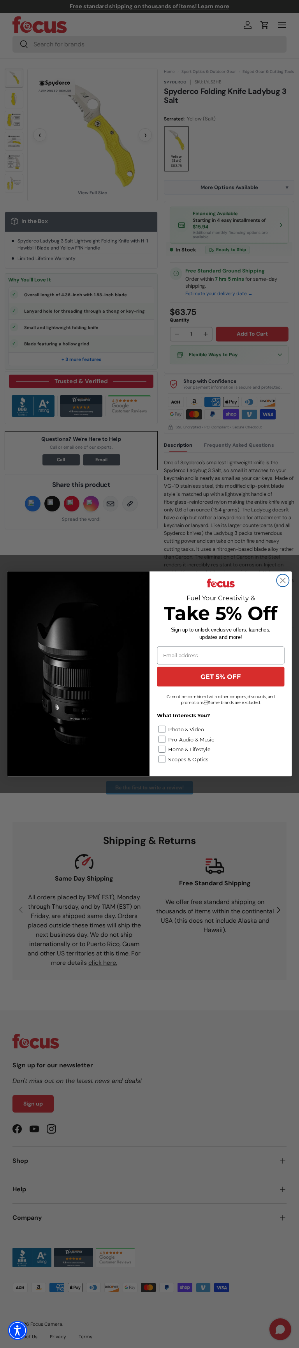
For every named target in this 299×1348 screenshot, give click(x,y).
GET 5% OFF (221, 677)
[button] (17, 1330)
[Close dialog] (282, 580)
